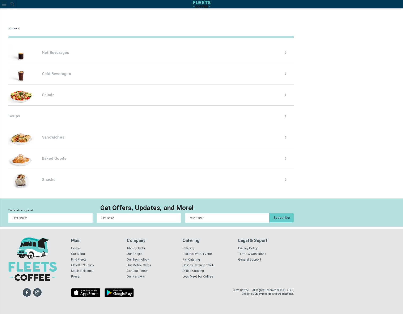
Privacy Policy (246, 242)
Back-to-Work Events (195, 247)
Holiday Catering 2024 (196, 257)
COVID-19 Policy (81, 257)
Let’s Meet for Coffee (196, 267)
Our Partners (134, 267)
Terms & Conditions (250, 247)
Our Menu (77, 247)
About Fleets (135, 242)
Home (12, 27)
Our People (133, 247)
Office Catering (192, 262)
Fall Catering (190, 252)
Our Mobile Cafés (137, 257)
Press (74, 267)
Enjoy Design (266, 283)
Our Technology (136, 252)
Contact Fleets (136, 262)
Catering (188, 242)
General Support (248, 252)
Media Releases (81, 262)
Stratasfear (286, 283)
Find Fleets (78, 252)
